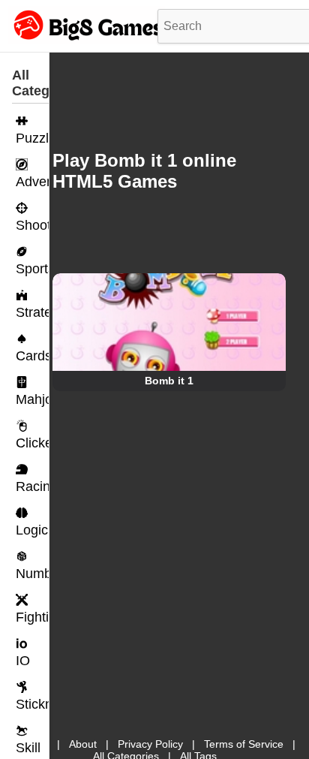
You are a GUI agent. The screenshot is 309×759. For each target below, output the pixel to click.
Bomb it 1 (169, 381)
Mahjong (32, 399)
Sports (32, 268)
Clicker (32, 442)
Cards (32, 355)
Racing (32, 486)
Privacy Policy (150, 744)
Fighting (32, 617)
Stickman (32, 704)
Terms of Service (244, 744)
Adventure (32, 181)
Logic (32, 530)
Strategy (32, 312)
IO (23, 660)
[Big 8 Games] (86, 40)
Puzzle (32, 138)
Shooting (32, 225)
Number (32, 573)
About (83, 744)
